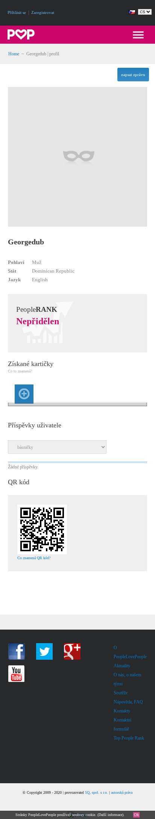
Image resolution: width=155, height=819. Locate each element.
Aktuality (122, 665)
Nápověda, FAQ (128, 702)
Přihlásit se (17, 12)
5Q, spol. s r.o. (96, 792)
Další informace (110, 815)
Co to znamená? (20, 371)
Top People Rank (129, 738)
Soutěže (121, 692)
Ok (136, 815)
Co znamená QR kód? (33, 558)
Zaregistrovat (42, 12)
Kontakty (122, 711)
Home (13, 53)
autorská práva (121, 792)
